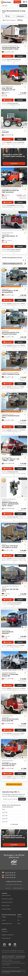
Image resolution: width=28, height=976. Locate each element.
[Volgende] (25, 34)
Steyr (3, 809)
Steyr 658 (4, 818)
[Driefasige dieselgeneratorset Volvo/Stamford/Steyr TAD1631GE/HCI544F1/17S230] (14, 34)
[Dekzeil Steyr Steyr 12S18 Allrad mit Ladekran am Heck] (14, 533)
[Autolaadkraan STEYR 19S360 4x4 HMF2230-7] (14, 618)
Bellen (21, 56)
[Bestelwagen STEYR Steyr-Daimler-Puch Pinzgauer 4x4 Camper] (14, 319)
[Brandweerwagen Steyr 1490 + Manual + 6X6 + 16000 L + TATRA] (14, 446)
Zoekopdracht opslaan (14, 784)
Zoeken (24, 5)
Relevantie (20, 16)
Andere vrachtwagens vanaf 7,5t (12, 263)
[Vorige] (2, 34)
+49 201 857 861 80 (10, 873)
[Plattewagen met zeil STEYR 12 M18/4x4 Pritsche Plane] (14, 402)
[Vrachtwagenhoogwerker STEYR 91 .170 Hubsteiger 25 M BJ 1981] (14, 661)
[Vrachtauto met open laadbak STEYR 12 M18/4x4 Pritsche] (14, 361)
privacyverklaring (6, 971)
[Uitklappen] (14, 63)
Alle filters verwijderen (10, 20)
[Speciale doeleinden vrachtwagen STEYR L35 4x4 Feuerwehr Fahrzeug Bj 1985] (14, 704)
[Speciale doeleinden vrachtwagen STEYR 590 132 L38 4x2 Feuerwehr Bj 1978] (14, 749)
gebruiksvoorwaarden (16, 971)
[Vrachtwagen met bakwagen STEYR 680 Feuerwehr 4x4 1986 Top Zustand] (14, 177)
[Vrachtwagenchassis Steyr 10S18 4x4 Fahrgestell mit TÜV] (14, 75)
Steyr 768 (4, 822)
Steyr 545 (4, 812)
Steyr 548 (4, 815)
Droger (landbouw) (18, 888)
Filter (8, 16)
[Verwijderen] (18, 5)
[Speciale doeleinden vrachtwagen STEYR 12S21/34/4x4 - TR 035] (14, 221)
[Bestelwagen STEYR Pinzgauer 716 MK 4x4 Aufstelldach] (14, 277)
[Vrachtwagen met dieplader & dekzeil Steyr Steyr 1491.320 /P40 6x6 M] (14, 574)
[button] (26, 1)
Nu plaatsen (14, 163)
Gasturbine (8, 888)
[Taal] (24, 1)
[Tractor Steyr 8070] (14, 119)
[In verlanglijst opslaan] (25, 46)
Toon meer (14, 824)
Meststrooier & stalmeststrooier (14, 884)
